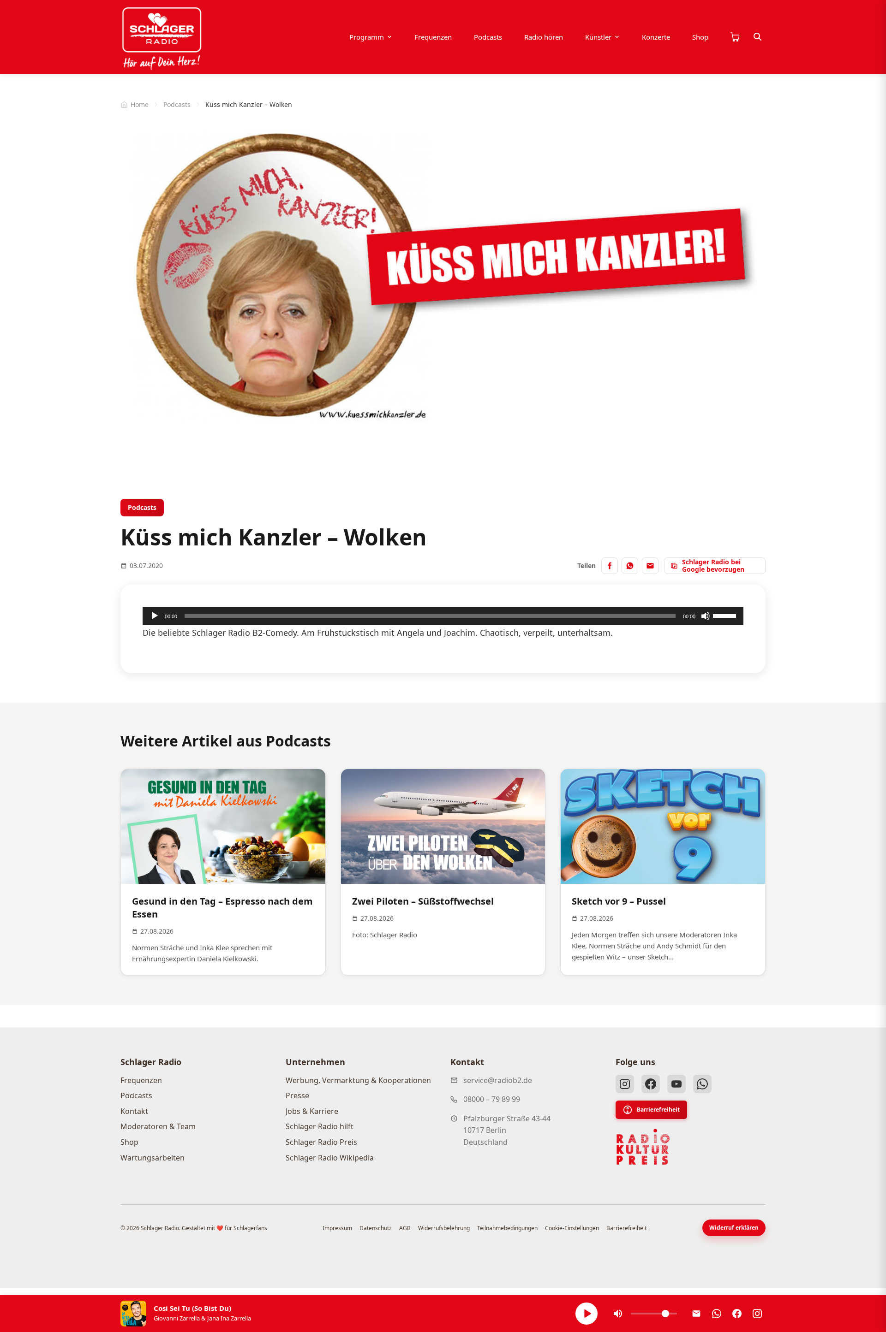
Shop (700, 36)
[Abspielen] (586, 1313)
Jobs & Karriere (312, 1111)
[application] (443, 616)
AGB (405, 1228)
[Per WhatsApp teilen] (630, 565)
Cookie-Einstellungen (572, 1228)
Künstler (598, 36)
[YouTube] (676, 1084)
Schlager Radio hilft (319, 1126)
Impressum (337, 1228)
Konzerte (656, 36)
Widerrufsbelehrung (444, 1228)
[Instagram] (625, 1084)
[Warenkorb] (734, 37)
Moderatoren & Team (158, 1126)
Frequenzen (433, 36)
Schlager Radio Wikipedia (330, 1158)
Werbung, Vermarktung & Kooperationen (358, 1080)
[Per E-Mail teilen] (650, 565)
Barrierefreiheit (658, 1109)
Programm (366, 36)
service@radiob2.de (497, 1080)
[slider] (726, 615)
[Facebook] (650, 1084)
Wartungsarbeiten (152, 1158)
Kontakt (134, 1111)
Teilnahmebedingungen (507, 1228)
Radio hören (543, 36)
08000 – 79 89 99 (491, 1099)
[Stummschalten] (705, 616)
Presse (297, 1095)
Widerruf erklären (734, 1227)
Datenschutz (375, 1228)
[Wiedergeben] (154, 616)
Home (140, 104)
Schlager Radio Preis (321, 1142)
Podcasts (488, 36)
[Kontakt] (696, 1313)
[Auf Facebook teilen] (609, 565)
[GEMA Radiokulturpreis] (643, 1147)
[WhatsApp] (702, 1084)
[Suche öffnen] (758, 37)
